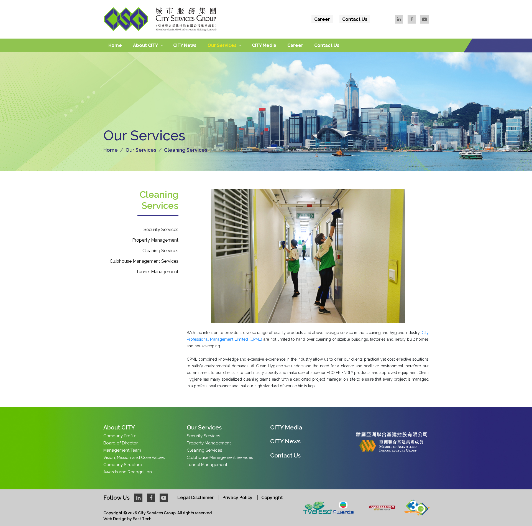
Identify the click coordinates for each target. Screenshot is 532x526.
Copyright (272, 497)
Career (322, 19)
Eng (422, 31)
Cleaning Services (160, 250)
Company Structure (122, 464)
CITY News (184, 45)
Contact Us (354, 19)
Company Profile (119, 435)
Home (115, 45)
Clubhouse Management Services (144, 261)
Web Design (114, 519)
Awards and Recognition (127, 471)
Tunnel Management (157, 271)
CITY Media (264, 45)
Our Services (222, 45)
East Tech (142, 519)
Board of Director (120, 443)
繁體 (407, 31)
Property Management (155, 240)
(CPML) (255, 339)
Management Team (122, 450)
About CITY (145, 45)
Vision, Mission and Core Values (134, 457)
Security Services (161, 229)
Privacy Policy (237, 497)
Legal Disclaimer (195, 497)
